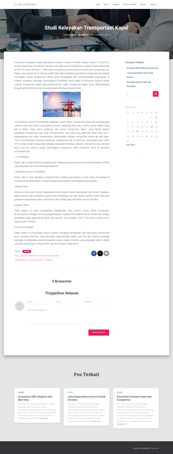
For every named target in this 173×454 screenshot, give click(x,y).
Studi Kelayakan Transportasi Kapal (29, 260)
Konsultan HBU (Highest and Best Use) (142, 68)
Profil (106, 4)
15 (152, 127)
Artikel (143, 4)
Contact (153, 4)
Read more (43, 418)
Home (98, 4)
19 (137, 132)
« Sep (128, 145)
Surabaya (48, 260)
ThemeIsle (154, 448)
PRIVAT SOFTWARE (129, 4)
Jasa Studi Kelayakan (28, 256)
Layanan (116, 4)
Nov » (133, 145)
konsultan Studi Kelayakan (48, 256)
